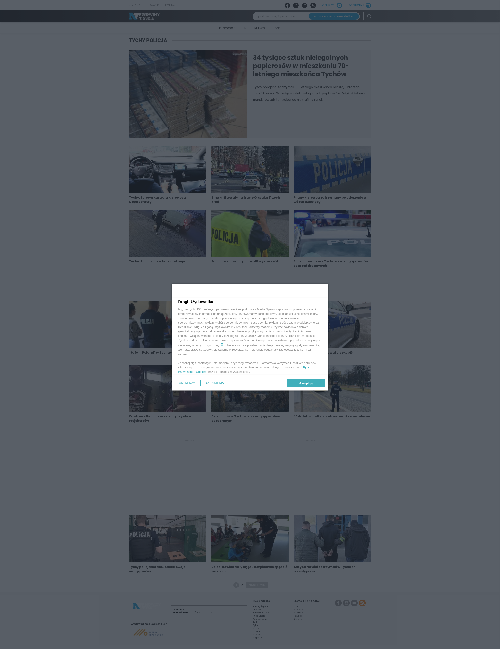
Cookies (201, 371)
